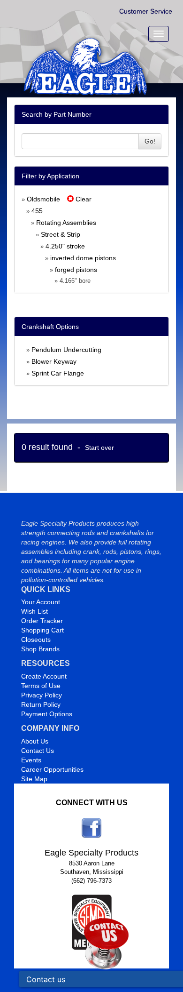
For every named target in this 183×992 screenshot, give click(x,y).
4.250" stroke (65, 246)
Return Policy (41, 704)
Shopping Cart (42, 630)
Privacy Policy (41, 695)
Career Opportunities (52, 769)
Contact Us (37, 750)
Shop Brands (40, 649)
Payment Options (46, 714)
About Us (34, 741)
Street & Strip (60, 234)
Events (31, 760)
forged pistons (76, 269)
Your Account (40, 602)
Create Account (44, 676)
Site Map (34, 779)
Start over (99, 447)
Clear (83, 199)
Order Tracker (42, 620)
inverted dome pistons (83, 258)
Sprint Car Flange (57, 373)
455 (37, 211)
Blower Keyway (53, 361)
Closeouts (36, 639)
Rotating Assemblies (66, 222)
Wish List (34, 611)
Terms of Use (41, 685)
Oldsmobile (43, 199)
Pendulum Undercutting (66, 349)
